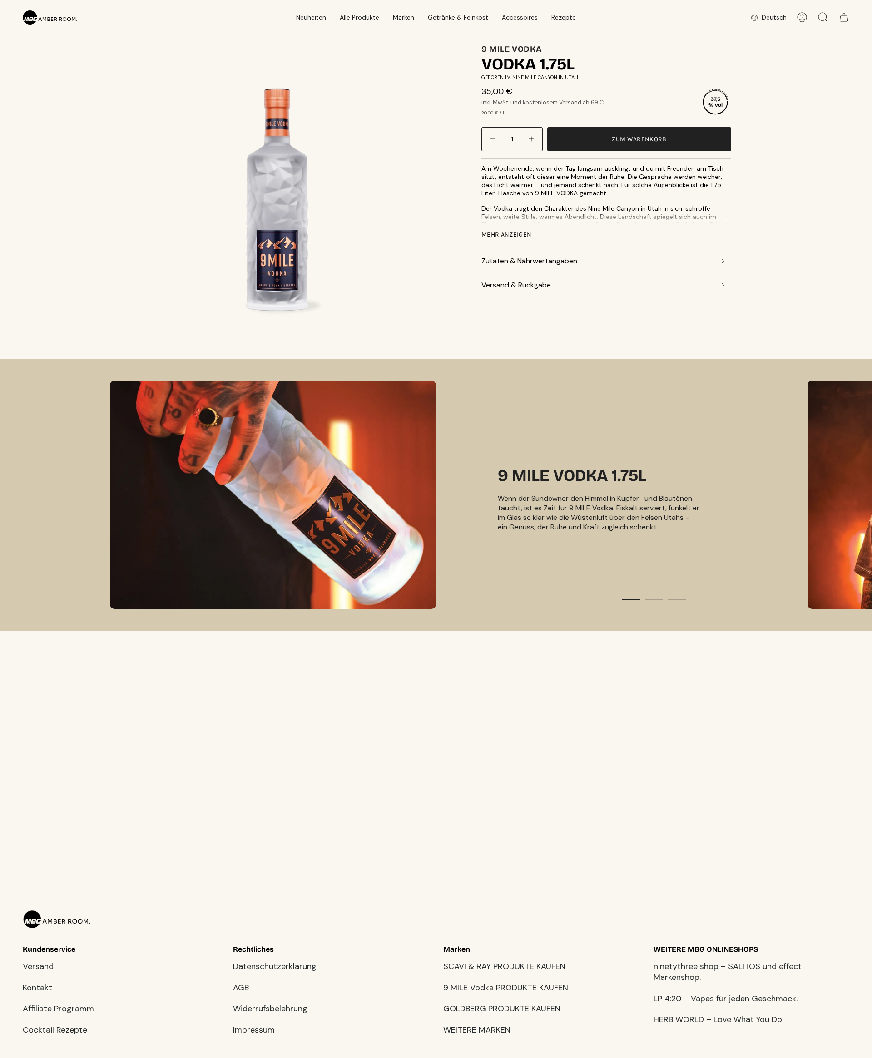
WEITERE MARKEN (476, 1029)
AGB (241, 987)
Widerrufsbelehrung (270, 1008)
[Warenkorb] (843, 17)
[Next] (858, 494)
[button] (311, 17)
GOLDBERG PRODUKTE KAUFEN (501, 1008)
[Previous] (14, 494)
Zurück (118, 194)
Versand (38, 966)
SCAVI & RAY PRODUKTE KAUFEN (504, 966)
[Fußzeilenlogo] (57, 919)
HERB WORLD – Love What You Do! (719, 1019)
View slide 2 (654, 599)
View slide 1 (631, 599)
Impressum (254, 1029)
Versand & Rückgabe (516, 285)
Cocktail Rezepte (55, 1029)
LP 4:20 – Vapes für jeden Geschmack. (726, 998)
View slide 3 (677, 599)
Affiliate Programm (58, 1008)
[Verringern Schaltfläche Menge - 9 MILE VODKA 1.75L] (493, 139)
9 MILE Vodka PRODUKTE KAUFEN (505, 987)
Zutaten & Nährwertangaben (529, 261)
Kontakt (37, 987)
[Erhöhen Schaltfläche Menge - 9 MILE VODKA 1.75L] (530, 139)
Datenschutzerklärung (275, 966)
